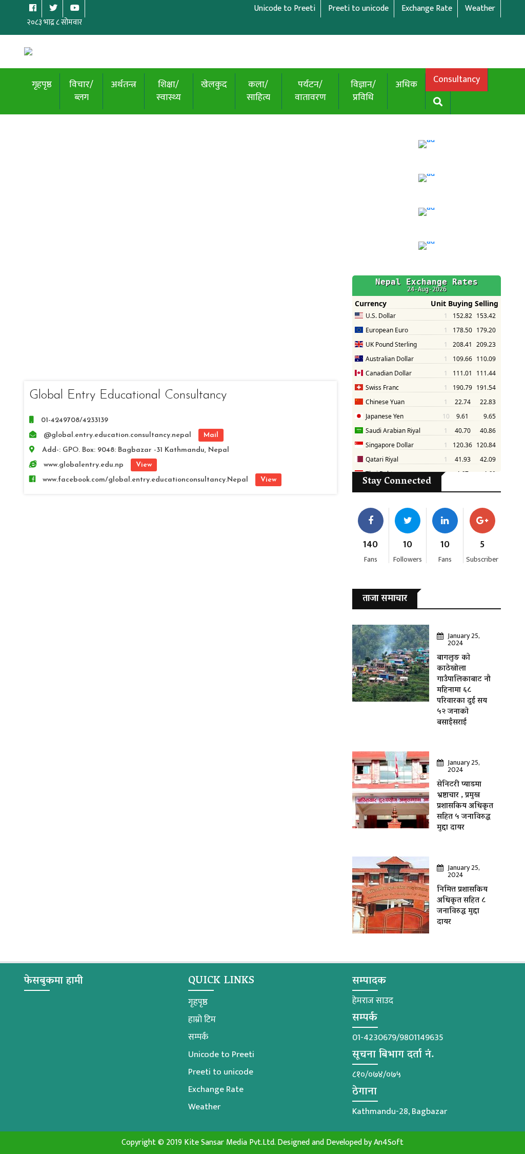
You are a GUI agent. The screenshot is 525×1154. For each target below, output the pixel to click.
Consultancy (456, 79)
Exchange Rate (216, 1089)
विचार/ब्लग (81, 91)
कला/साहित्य (258, 91)
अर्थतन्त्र (123, 84)
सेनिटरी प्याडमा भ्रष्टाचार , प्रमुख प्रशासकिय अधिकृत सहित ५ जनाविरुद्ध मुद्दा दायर (465, 806)
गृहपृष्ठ (42, 84)
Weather (204, 1107)
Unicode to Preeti (221, 1054)
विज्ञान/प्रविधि (363, 91)
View (144, 465)
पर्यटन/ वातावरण (310, 91)
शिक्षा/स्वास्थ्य (168, 91)
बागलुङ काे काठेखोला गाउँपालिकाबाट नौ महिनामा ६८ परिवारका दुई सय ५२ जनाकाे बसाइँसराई (464, 690)
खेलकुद (214, 84)
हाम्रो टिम (202, 1019)
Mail (211, 435)
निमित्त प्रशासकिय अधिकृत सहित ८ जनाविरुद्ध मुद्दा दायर (462, 906)
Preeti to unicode (220, 1072)
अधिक (406, 84)
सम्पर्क (198, 1037)
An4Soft (388, 1142)
